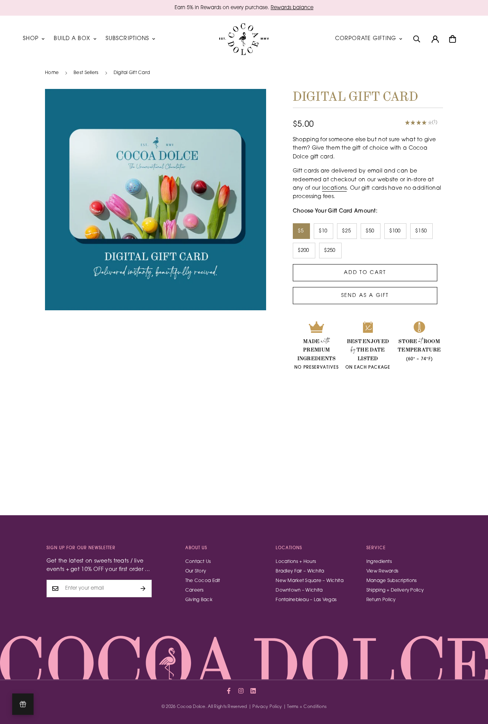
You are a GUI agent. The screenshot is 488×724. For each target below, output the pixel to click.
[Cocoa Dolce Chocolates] (244, 39)
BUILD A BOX (72, 39)
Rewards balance (292, 7)
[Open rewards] (23, 704)
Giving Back (198, 600)
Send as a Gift (364, 295)
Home (52, 73)
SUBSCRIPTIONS (127, 39)
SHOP (31, 39)
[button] (452, 39)
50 (371, 231)
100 (396, 231)
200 (305, 250)
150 (422, 231)
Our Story (195, 571)
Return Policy (381, 600)
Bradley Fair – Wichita (300, 571)
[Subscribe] (143, 588)
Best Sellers (86, 73)
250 (331, 250)
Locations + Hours (296, 562)
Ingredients (379, 562)
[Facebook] (229, 691)
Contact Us (198, 562)
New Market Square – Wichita (310, 581)
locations (334, 188)
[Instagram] (241, 691)
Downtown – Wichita (299, 590)
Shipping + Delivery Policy (395, 590)
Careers (194, 590)
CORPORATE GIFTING (365, 39)
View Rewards (382, 571)
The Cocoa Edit (202, 581)
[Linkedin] (253, 691)
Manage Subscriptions (391, 581)
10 (324, 231)
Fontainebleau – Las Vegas (306, 600)
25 (348, 231)
